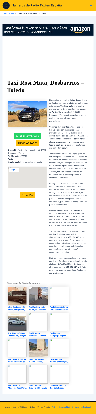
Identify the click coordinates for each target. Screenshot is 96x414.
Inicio (4, 13)
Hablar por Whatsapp (29, 136)
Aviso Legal (86, 407)
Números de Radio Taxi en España (37, 5)
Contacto (76, 407)
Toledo (11, 13)
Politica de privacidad (61, 407)
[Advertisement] (48, 59)
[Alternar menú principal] (91, 5)
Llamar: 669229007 (27, 143)
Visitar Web (27, 195)
